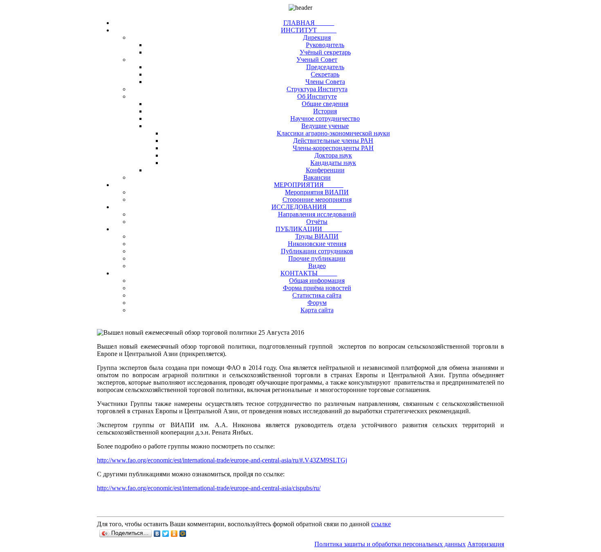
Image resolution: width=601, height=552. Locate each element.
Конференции (325, 170)
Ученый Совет (316, 59)
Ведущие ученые (325, 125)
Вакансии (317, 177)
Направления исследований (317, 214)
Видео (317, 265)
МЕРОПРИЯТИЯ (308, 184)
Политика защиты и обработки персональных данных (390, 544)
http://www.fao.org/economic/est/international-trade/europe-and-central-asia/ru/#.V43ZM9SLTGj (222, 460)
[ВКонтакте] (157, 533)
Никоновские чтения (317, 243)
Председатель (325, 66)
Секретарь (325, 74)
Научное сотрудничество (325, 118)
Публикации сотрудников (317, 251)
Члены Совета (325, 81)
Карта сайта (317, 309)
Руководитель (325, 44)
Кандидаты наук (333, 162)
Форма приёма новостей (317, 287)
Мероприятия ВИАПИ (317, 192)
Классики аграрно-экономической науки (333, 133)
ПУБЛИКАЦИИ (309, 228)
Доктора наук (333, 155)
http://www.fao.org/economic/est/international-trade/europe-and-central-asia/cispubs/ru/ (209, 487)
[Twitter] (165, 533)
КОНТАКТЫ (308, 273)
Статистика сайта (316, 295)
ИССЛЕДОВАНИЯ (308, 206)
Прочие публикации (316, 258)
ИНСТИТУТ (308, 30)
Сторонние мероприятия (317, 199)
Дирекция (317, 37)
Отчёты (316, 221)
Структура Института (317, 89)
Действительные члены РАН (333, 140)
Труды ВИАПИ (317, 236)
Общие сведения (325, 103)
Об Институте (317, 96)
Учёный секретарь (325, 52)
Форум (317, 302)
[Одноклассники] (174, 533)
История (325, 111)
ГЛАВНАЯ (308, 22)
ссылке (381, 523)
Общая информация (317, 280)
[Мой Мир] (183, 533)
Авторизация (485, 544)
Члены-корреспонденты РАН (333, 147)
